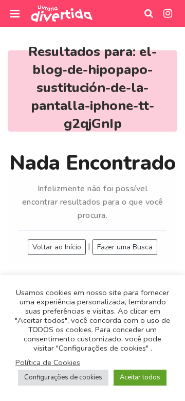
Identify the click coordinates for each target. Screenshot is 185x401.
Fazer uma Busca (125, 247)
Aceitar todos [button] (140, 377)
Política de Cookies (47, 362)
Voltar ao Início (56, 247)
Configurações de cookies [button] (63, 377)
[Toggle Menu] (15, 13)
